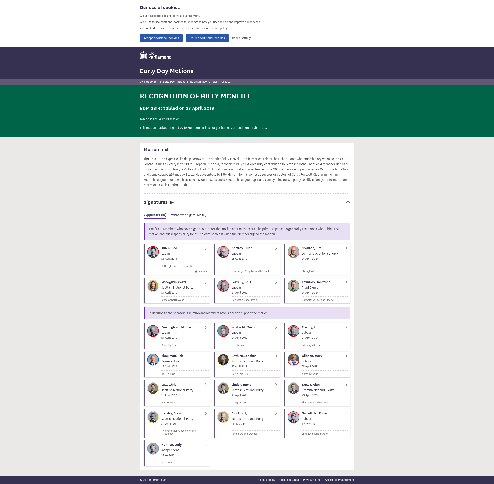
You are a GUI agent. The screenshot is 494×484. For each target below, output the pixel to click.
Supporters (155, 215)
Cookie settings (241, 38)
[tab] (155, 215)
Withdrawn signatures (188, 215)
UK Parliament (148, 81)
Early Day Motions (167, 71)
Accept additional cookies (161, 38)
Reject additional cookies (207, 38)
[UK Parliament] (155, 55)
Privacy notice (312, 479)
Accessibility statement (339, 479)
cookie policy (219, 28)
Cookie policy (266, 479)
